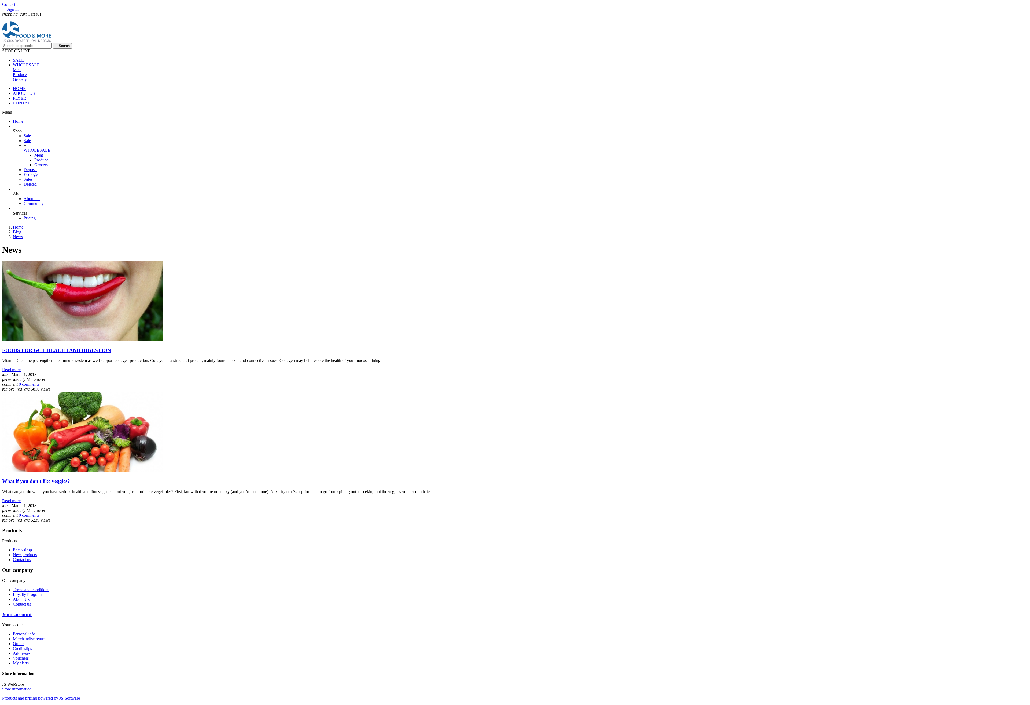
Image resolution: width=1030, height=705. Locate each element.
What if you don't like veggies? (36, 481)
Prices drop (22, 550)
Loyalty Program (27, 594)
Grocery (20, 79)
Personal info (24, 634)
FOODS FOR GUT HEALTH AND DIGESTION (56, 350)
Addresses (21, 653)
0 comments (29, 384)
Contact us (11, 4)
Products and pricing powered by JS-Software (41, 698)
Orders (18, 643)
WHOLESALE (37, 150)
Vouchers (21, 658)
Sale (27, 135)
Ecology (31, 174)
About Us (32, 198)
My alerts (21, 663)
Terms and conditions (31, 589)
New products (25, 554)
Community (34, 203)
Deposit (30, 169)
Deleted (30, 184)
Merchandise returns (30, 639)
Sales (28, 179)
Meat (17, 69)
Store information (17, 689)
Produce (20, 74)
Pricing (30, 218)
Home (18, 121)
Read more (11, 369)
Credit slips (22, 648)
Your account (17, 614)
